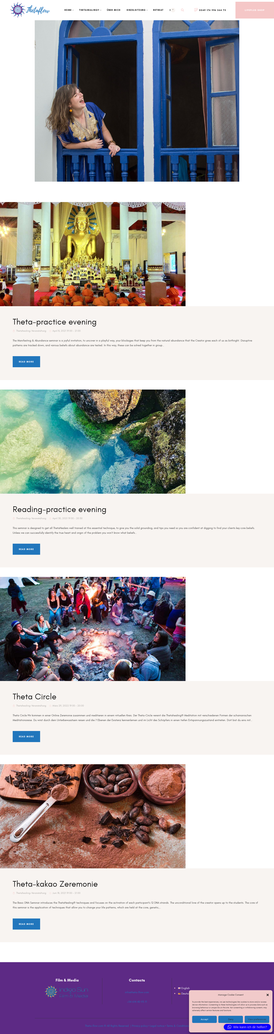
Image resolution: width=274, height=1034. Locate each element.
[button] (267, 995)
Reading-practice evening (60, 509)
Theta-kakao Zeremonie (55, 884)
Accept (204, 1019)
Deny (230, 1019)
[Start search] (182, 10)
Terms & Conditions (178, 1026)
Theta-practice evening (55, 322)
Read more (26, 361)
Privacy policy (140, 1026)
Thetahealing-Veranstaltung (31, 330)
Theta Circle (34, 697)
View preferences (257, 1019)
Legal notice (157, 1026)
